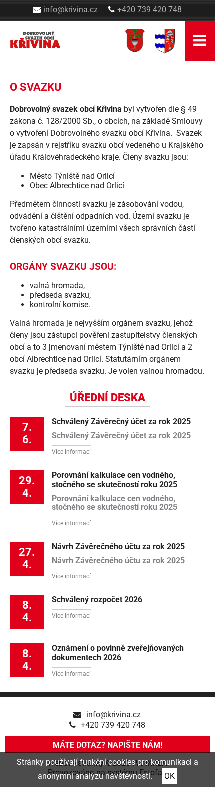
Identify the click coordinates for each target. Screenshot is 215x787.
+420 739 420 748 (150, 9)
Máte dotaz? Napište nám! (107, 745)
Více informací (71, 451)
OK (169, 776)
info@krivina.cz (71, 9)
